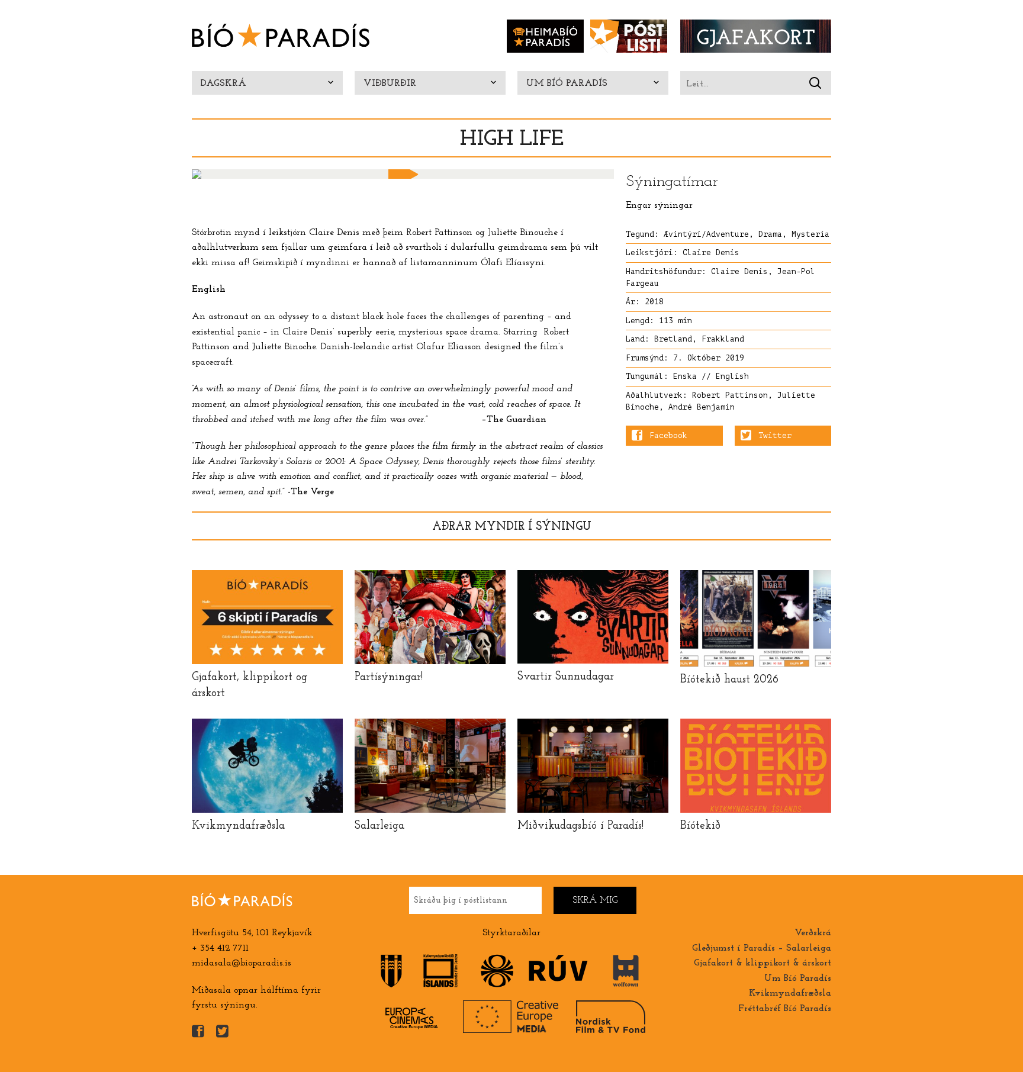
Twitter (775, 436)
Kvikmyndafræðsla (790, 993)
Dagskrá (223, 83)
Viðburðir (389, 83)
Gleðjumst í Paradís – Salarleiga (761, 948)
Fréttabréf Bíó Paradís (784, 1008)
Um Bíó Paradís (566, 83)
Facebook (668, 436)
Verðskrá (812, 933)
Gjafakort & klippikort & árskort (762, 963)
